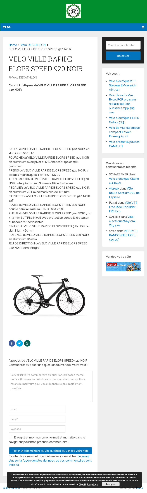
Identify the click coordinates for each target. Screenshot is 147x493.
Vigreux (114, 188)
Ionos (139, 488)
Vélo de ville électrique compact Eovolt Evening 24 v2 (124, 132)
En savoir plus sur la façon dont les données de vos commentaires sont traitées (50, 461)
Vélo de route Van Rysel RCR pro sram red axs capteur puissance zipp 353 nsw (122, 104)
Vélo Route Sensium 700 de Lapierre (124, 193)
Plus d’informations (88, 484)
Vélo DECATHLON (24, 77)
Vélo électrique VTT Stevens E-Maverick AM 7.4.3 (122, 85)
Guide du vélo (11, 488)
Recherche (123, 55)
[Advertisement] (50, 120)
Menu (7, 27)
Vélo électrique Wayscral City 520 (122, 221)
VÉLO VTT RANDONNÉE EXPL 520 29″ (123, 235)
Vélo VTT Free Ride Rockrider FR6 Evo (123, 207)
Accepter (110, 484)
